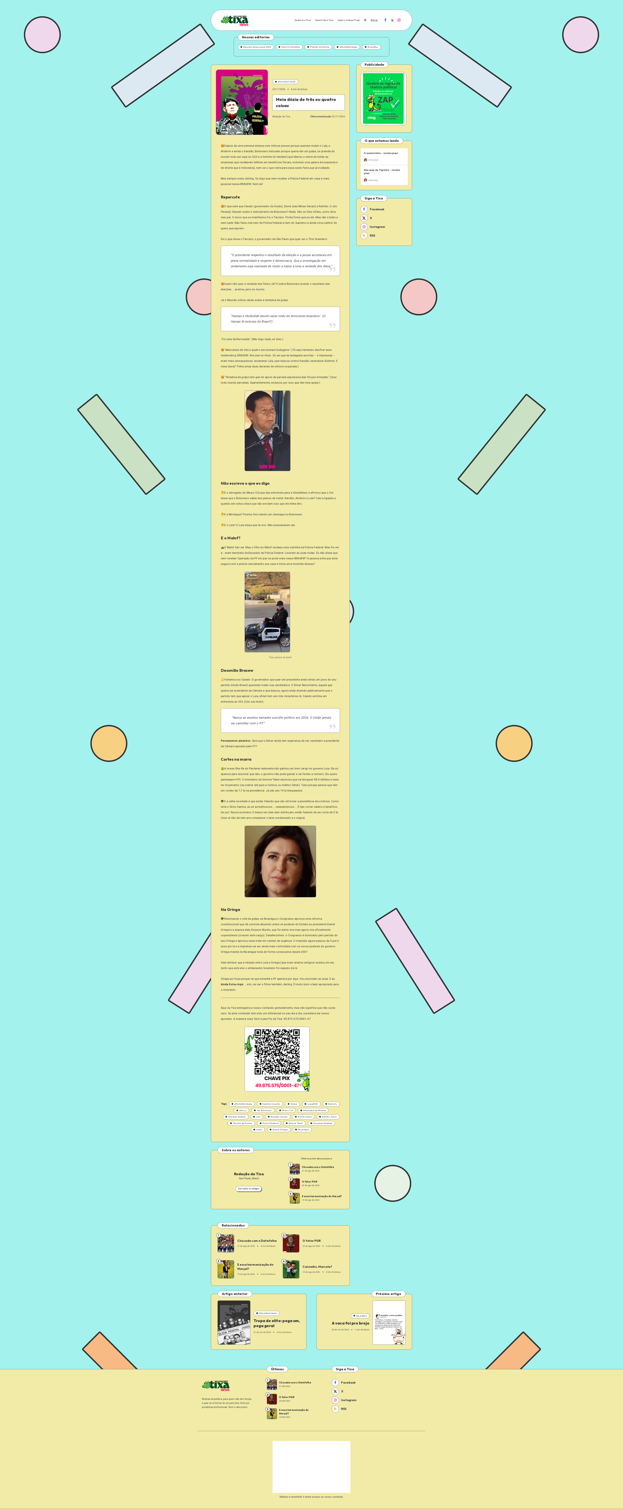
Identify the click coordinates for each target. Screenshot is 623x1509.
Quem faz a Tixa (324, 20)
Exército (332, 1104)
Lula (258, 1116)
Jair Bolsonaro (264, 1110)
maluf (259, 1129)
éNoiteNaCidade (348, 47)
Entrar (374, 20)
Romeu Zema (305, 1116)
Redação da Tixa (249, 1174)
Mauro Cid (287, 1110)
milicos (243, 1110)
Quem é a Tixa (302, 20)
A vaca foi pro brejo (350, 1323)
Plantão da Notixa (319, 47)
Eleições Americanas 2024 (257, 47)
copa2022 (312, 1104)
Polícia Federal (271, 1123)
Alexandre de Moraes (314, 1110)
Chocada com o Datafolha (318, 1167)
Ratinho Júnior (329, 1116)
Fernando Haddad (322, 1123)
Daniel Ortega (280, 1129)
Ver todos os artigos (248, 1189)
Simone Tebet (296, 1123)
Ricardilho (373, 47)
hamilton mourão (271, 1104)
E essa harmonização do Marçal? (322, 1196)
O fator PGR (309, 1181)
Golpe (294, 1104)
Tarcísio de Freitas (242, 1123)
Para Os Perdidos (290, 47)
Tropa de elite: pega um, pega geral (277, 1323)
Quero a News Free (349, 20)
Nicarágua (303, 1129)
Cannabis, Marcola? (317, 1267)
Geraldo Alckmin (237, 1116)
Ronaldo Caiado (279, 1116)
